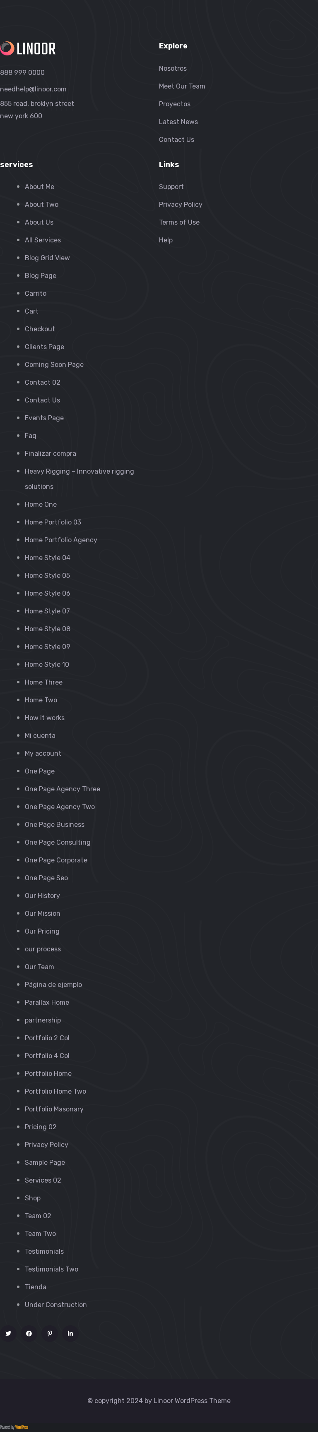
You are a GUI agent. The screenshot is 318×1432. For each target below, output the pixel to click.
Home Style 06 (47, 593)
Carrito (35, 293)
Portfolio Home (48, 1074)
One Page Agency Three (62, 789)
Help (166, 240)
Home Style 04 (47, 558)
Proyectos (174, 104)
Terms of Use (179, 222)
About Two (41, 204)
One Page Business (54, 825)
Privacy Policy (46, 1145)
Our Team (39, 967)
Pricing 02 (41, 1127)
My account (43, 753)
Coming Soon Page (54, 365)
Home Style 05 (47, 576)
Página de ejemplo (53, 985)
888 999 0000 (22, 73)
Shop (33, 1198)
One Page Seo (46, 878)
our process (43, 949)
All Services (43, 240)
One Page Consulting (58, 842)
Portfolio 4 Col (47, 1056)
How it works (45, 718)
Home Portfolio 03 (53, 522)
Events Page (44, 418)
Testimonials (44, 1251)
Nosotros (173, 68)
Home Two (41, 700)
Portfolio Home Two (55, 1091)
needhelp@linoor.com (33, 89)
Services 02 (43, 1180)
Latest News (178, 122)
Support (171, 187)
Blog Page (40, 276)
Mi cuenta (40, 736)
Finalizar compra (50, 453)
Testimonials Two (51, 1269)
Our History (42, 896)
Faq (30, 436)
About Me (39, 187)
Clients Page (44, 347)
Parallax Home (47, 1002)
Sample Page (45, 1162)
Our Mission (42, 913)
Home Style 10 (47, 664)
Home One (41, 504)
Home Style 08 (47, 629)
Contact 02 (42, 382)
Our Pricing (42, 931)
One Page (40, 771)
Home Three (44, 682)
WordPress (21, 1427)
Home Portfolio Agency (61, 540)
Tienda (35, 1287)
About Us (39, 222)
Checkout (40, 329)
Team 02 (38, 1216)
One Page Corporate (56, 860)
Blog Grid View (47, 258)
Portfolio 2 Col (47, 1038)
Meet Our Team (182, 86)
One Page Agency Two (60, 807)
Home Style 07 (47, 611)
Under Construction (56, 1305)
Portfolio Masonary (54, 1109)
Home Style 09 (47, 647)
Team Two (40, 1234)
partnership (43, 1020)
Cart (32, 311)
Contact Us (176, 140)
